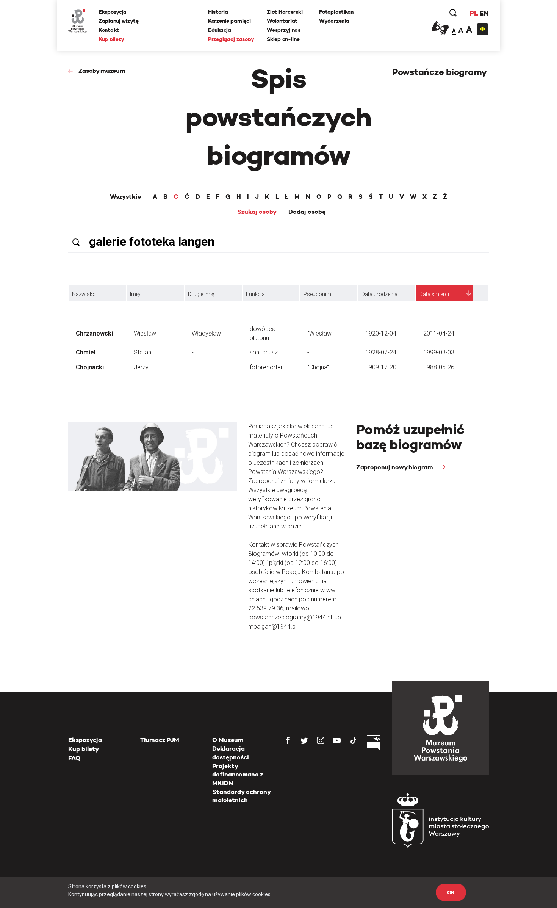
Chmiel (85, 352)
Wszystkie (125, 197)
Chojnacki (90, 367)
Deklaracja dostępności (230, 753)
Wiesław (145, 333)
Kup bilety (111, 39)
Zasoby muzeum (101, 71)
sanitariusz (264, 352)
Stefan (142, 352)
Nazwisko (84, 294)
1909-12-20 (380, 367)
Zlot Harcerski (284, 11)
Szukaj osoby (257, 212)
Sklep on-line (283, 39)
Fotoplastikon (336, 11)
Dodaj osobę (306, 212)
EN (484, 13)
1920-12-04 (380, 333)
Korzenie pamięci (229, 20)
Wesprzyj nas (283, 30)
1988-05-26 (438, 367)
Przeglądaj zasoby (231, 39)
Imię (135, 294)
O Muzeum (228, 740)
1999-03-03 (438, 352)
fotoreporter (266, 367)
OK (451, 892)
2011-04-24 (438, 333)
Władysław (206, 333)
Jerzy (141, 367)
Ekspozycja (113, 11)
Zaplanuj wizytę (119, 20)
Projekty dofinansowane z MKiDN (237, 774)
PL (473, 13)
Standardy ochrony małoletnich (241, 796)
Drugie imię (201, 294)
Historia (218, 11)
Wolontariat (282, 20)
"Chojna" (318, 367)
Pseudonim (317, 294)
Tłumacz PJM (159, 740)
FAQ (74, 758)
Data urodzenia (379, 294)
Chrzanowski (94, 333)
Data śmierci (434, 294)
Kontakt (109, 30)
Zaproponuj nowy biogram (395, 467)
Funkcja (255, 294)
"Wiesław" (320, 333)
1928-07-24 (380, 352)
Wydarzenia (334, 20)
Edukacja (219, 30)
